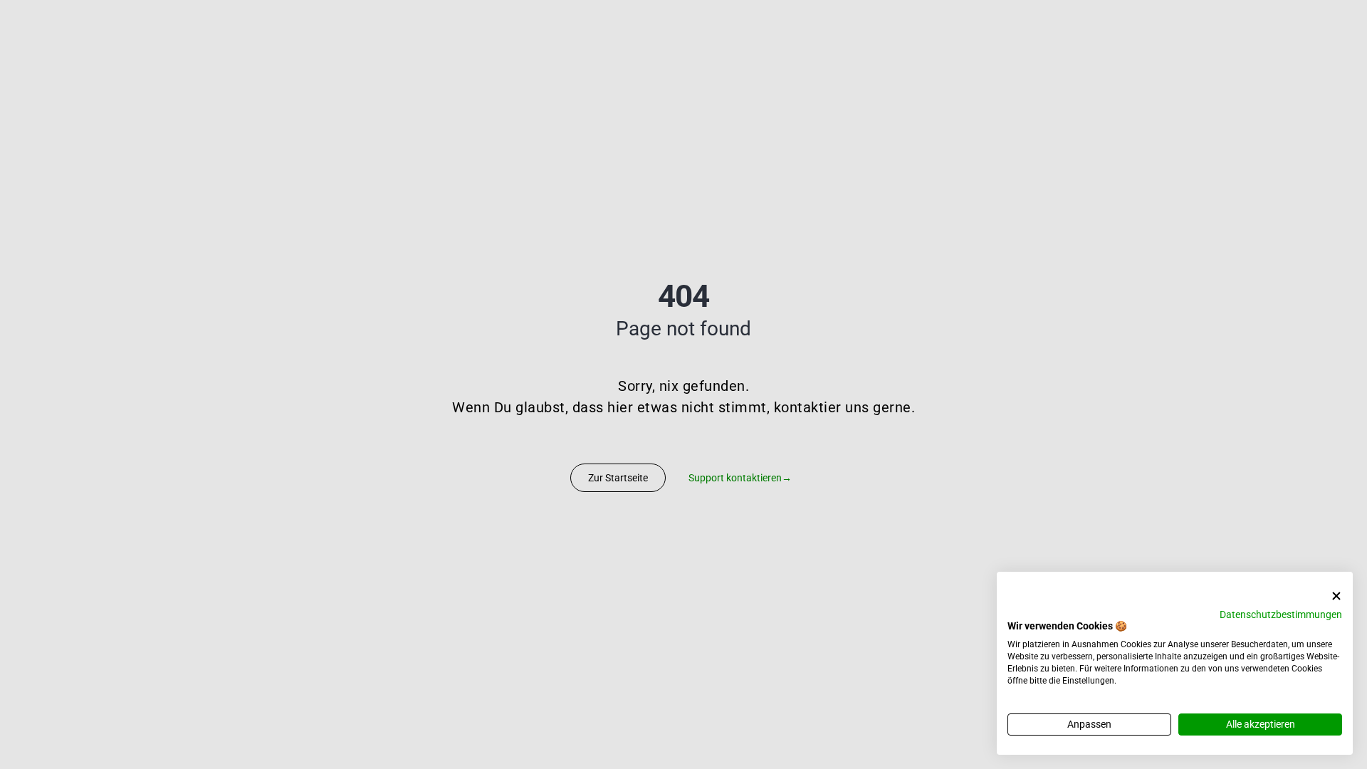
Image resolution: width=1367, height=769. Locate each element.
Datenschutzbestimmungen (1281, 614)
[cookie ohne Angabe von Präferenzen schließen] (1336, 596)
